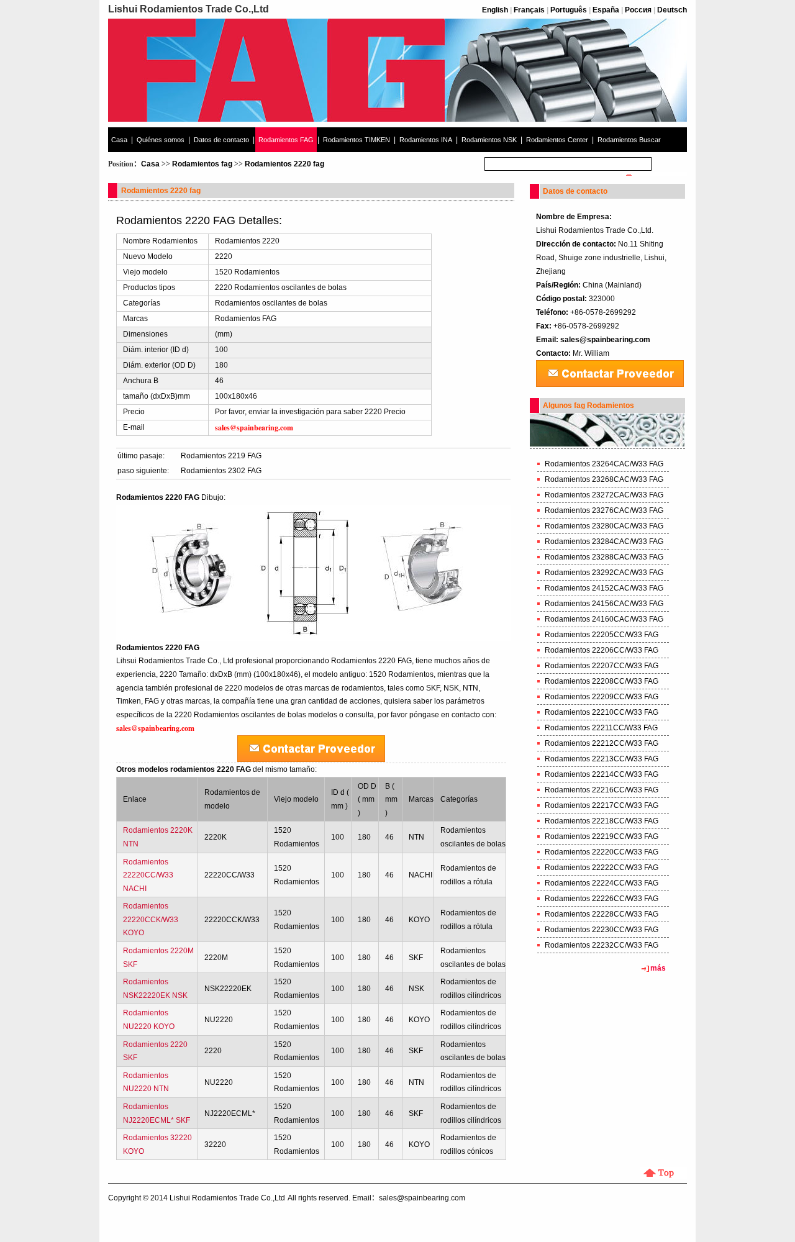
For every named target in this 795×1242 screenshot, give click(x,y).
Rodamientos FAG (286, 139)
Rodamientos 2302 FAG (221, 470)
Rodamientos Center (557, 139)
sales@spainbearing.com (605, 339)
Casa (119, 139)
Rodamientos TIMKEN (356, 139)
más (658, 968)
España (606, 10)
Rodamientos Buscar (629, 139)
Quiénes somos (160, 139)
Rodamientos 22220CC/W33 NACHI (148, 875)
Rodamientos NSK (489, 139)
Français (529, 10)
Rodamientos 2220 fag (284, 164)
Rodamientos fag (202, 164)
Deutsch (672, 10)
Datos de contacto (221, 139)
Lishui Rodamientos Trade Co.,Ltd (227, 1198)
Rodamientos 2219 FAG (221, 455)
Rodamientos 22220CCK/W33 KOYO (150, 919)
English (495, 10)
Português (568, 10)
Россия (638, 10)
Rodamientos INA (425, 139)
